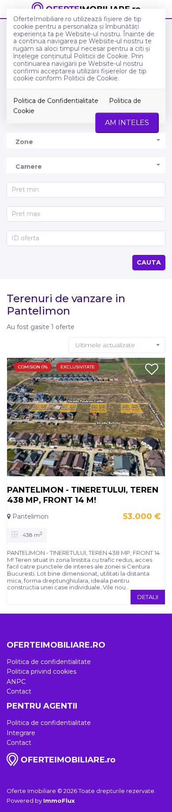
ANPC (16, 682)
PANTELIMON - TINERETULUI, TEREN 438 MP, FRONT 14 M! (82, 495)
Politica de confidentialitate (49, 662)
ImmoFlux (59, 800)
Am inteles (127, 122)
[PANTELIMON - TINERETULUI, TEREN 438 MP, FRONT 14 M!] (86, 417)
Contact (19, 691)
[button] (86, 140)
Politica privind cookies (41, 671)
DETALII (147, 596)
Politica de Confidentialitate (55, 101)
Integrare (21, 733)
